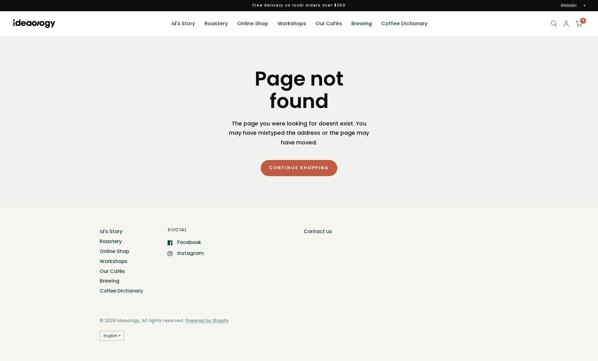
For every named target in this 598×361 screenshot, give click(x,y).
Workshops (292, 23)
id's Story (183, 23)
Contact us (318, 231)
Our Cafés (329, 23)
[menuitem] (183, 23)
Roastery (216, 23)
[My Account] (566, 23)
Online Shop (252, 23)
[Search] (554, 23)
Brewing (361, 23)
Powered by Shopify (207, 321)
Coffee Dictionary (404, 23)
